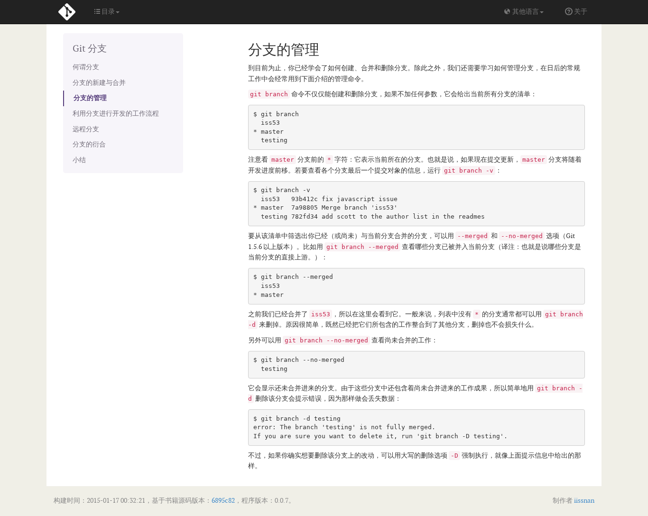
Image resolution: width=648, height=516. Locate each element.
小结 (79, 160)
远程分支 (86, 129)
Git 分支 (90, 49)
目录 (107, 12)
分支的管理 (90, 98)
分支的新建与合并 (99, 83)
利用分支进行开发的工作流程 (116, 114)
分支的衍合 (89, 144)
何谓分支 (86, 67)
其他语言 (525, 12)
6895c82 (223, 501)
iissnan (583, 501)
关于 (580, 12)
